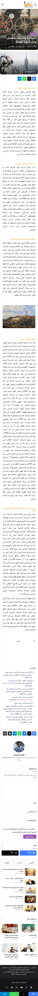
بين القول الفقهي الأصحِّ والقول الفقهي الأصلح (11, 956)
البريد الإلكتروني (32, 811)
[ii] (18, 198)
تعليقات (6, 863)
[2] (12, 405)
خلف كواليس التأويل (30, 955)
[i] (28, 119)
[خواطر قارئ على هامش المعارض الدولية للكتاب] (10, 928)
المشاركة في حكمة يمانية (19, 982)
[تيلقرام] (20, 79)
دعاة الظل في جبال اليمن (16, 896)
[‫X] (29, 79)
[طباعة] (5, 733)
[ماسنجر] (24, 733)
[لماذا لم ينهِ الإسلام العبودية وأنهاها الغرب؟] (30, 872)
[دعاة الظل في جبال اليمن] (30, 899)
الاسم (34, 803)
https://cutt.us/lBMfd (10, 683)
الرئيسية (32, 12)
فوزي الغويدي (30, 46)
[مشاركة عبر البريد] (10, 733)
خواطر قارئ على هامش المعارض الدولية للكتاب (11, 936)
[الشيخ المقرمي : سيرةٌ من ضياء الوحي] (30, 881)
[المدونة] (28, 4)
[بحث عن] (35, 5)
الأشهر (32, 863)
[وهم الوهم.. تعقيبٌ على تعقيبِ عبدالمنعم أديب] (30, 908)
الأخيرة (19, 863)
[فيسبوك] (34, 79)
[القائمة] (3, 5)
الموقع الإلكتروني (31, 820)
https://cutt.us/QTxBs (24, 700)
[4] (10, 468)
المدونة (27, 12)
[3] (10, 457)
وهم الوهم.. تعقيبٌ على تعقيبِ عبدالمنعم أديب (14, 907)
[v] (20, 594)
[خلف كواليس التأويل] (28, 948)
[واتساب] (24, 79)
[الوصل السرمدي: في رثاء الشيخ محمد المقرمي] (30, 890)
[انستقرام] (16, 987)
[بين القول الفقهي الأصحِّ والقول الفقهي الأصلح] (10, 948)
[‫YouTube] (21, 987)
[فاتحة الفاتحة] (28, 928)
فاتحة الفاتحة (32, 935)
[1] (17, 388)
